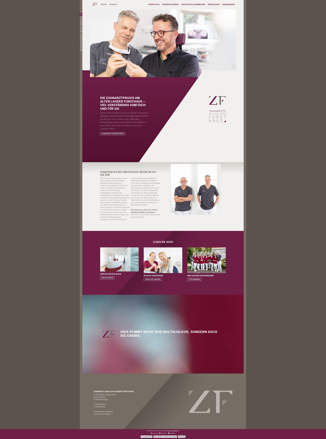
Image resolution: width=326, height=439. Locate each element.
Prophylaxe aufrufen (152, 279)
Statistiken (163, 433)
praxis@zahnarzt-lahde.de (103, 412)
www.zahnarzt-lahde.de (102, 414)
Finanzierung (228, 4)
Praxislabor (214, 5)
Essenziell (155, 433)
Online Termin (81, 26)
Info (81, 14)
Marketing (172, 433)
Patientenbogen (81, 44)
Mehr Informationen (173, 431)
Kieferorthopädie (170, 5)
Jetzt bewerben (194, 279)
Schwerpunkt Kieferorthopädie (113, 133)
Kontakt (81, 35)
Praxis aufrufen (107, 278)
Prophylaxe (154, 5)
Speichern (182, 436)
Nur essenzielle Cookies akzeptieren (165, 436)
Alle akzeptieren (146, 436)
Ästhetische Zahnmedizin (193, 5)
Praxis (104, 5)
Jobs (81, 19)
